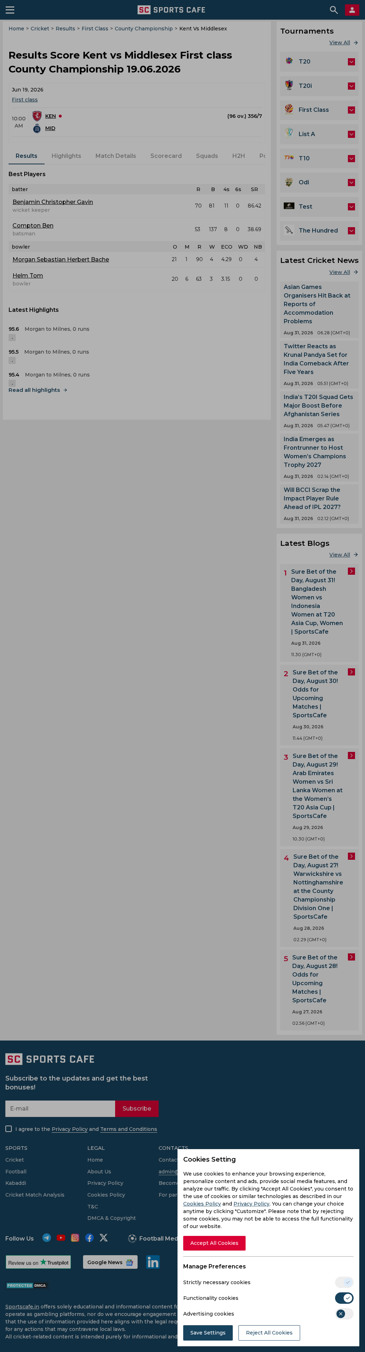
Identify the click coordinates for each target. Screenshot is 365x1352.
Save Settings (208, 1332)
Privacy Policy (251, 1204)
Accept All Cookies (214, 1243)
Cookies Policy (202, 1204)
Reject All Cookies (269, 1332)
